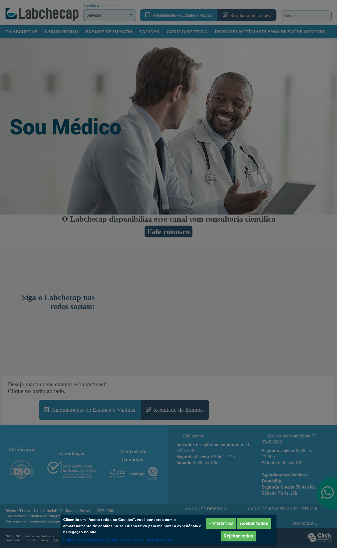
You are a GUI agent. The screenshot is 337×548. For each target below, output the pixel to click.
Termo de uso (119, 540)
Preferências (221, 523)
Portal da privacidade (154, 540)
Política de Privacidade (83, 540)
